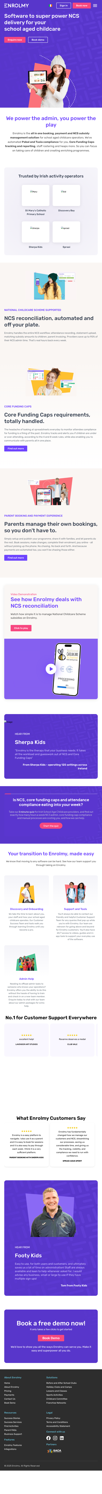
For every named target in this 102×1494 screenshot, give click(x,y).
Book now (81, 5)
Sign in (64, 5)
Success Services (13, 1422)
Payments (9, 1395)
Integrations (10, 1449)
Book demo (38, 39)
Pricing (7, 1391)
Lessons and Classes (56, 1391)
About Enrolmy (11, 1387)
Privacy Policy (53, 1418)
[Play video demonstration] (51, 669)
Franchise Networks (56, 1403)
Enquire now (15, 39)
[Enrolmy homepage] (16, 5)
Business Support (13, 1434)
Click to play (21, 628)
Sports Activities (54, 1395)
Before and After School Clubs (61, 1383)
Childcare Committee (56, 1399)
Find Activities (11, 1426)
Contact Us (9, 1399)
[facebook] (48, 1438)
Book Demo (51, 1338)
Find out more (16, 448)
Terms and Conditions (57, 1422)
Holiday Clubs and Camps (59, 1387)
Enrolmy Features (13, 1445)
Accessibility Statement (58, 1426)
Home (7, 1383)
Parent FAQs (10, 1430)
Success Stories (12, 1418)
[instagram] (55, 1438)
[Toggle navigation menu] (95, 5)
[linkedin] (62, 1438)
